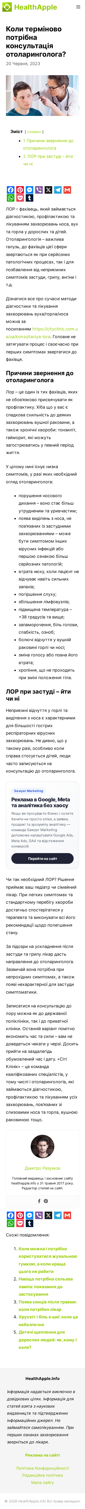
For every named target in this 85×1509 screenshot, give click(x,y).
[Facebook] (39, 1201)
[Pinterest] (46, 1201)
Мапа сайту (42, 1482)
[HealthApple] (7, 7)
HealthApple (35, 7)
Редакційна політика (42, 1475)
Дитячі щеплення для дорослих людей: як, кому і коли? (48, 1340)
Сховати (34, 132)
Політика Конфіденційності (42, 1468)
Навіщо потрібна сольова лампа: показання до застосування (46, 1286)
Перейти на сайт (42, 858)
